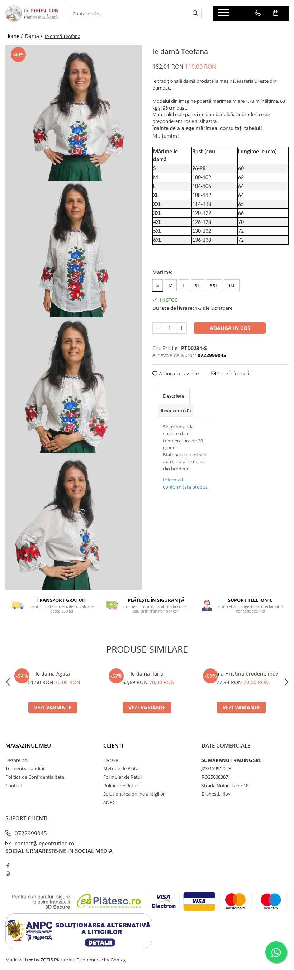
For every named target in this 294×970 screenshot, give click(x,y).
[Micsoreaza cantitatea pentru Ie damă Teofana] (157, 328)
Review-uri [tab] (176, 410)
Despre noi (16, 760)
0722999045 (30, 833)
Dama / (34, 36)
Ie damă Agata (52, 673)
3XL (232, 285)
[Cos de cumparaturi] (275, 13)
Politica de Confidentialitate (34, 777)
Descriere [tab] (173, 396)
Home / (14, 36)
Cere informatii (233, 373)
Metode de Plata (120, 768)
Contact (13, 785)
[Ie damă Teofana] (73, 113)
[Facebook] (7, 865)
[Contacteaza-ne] (258, 13)
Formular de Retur (122, 777)
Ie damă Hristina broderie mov (241, 673)
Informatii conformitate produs (185, 483)
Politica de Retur (120, 785)
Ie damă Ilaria (147, 673)
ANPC (109, 802)
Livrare (110, 760)
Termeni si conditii (24, 768)
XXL (214, 285)
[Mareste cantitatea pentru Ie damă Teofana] (181, 328)
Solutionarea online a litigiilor (134, 794)
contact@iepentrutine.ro (43, 843)
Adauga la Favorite (178, 373)
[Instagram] (7, 873)
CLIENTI (113, 745)
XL (197, 285)
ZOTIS (47, 959)
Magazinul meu (28, 745)
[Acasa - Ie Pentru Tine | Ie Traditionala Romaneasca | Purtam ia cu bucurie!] (31, 13)
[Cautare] (195, 13)
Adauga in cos (230, 328)
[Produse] (224, 14)
